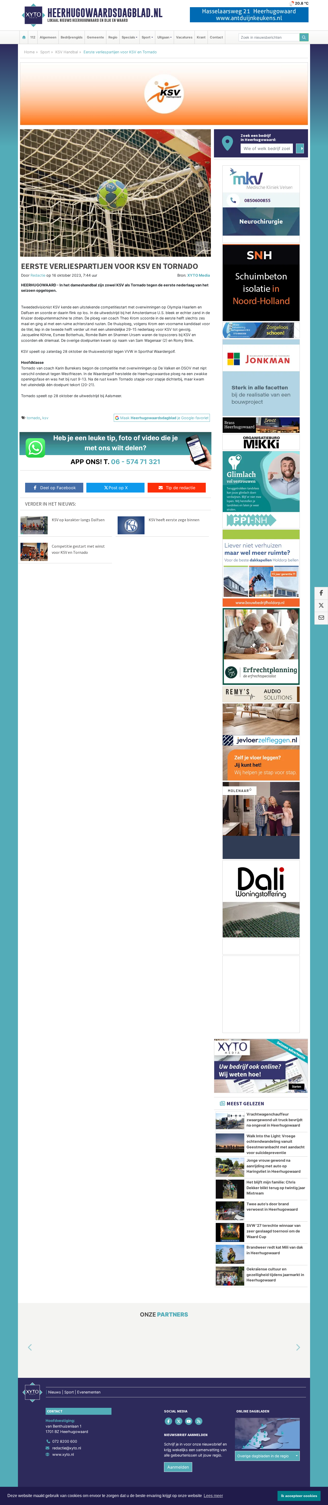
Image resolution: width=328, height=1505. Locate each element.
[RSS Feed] (199, 1421)
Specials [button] (128, 37)
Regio (112, 37)
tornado (33, 418)
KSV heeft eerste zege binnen (174, 519)
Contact (216, 37)
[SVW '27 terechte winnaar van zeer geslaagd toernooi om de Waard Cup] (230, 1232)
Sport (45, 52)
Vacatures (184, 37)
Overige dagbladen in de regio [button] (263, 1456)
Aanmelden (178, 1467)
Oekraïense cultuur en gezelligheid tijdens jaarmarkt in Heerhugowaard (275, 1274)
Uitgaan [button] (163, 37)
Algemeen (48, 37)
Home (29, 52)
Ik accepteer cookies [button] (299, 1496)
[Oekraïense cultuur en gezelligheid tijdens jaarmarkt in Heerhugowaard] (230, 1276)
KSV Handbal (66, 52)
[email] (321, 618)
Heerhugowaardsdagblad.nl (104, 12)
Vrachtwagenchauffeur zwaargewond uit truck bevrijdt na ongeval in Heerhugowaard (275, 1119)
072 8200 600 (64, 1441)
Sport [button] (146, 37)
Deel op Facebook (58, 487)
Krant (201, 37)
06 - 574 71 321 (135, 462)
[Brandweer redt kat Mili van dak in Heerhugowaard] (230, 1254)
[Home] (24, 37)
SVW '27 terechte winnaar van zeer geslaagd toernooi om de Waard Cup (274, 1231)
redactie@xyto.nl (66, 1448)
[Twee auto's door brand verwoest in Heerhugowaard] (230, 1211)
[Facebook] (169, 1421)
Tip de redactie (180, 487)
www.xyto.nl (63, 1454)
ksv (45, 418)
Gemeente (95, 37)
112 (32, 37)
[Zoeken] (304, 37)
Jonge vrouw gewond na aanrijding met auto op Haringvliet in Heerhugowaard (274, 1165)
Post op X (118, 487)
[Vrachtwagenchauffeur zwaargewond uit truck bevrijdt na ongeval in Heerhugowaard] (230, 1121)
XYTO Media (198, 275)
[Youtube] (189, 1421)
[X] (179, 1421)
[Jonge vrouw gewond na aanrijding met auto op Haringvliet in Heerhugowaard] (230, 1167)
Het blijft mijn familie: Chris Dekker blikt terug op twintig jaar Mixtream (276, 1187)
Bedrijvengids (72, 37)
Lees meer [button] (213, 1495)
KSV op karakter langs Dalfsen (78, 519)
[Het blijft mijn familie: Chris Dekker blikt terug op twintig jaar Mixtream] (230, 1189)
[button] (24, 1347)
